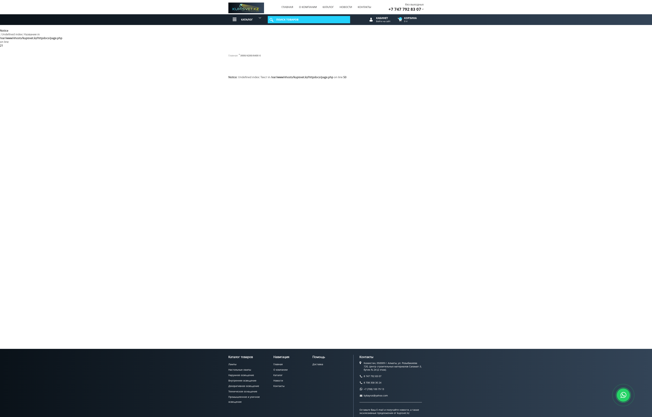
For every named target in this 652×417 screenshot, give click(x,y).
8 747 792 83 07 (372, 376)
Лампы (232, 364)
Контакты (364, 7)
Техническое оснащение (242, 391)
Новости (346, 7)
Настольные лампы (239, 369)
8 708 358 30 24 (372, 382)
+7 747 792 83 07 (404, 9)
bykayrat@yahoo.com (376, 395)
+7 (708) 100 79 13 (374, 389)
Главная (287, 7)
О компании (308, 7)
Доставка (317, 364)
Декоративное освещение (243, 386)
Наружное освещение (241, 375)
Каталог (328, 7)
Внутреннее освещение (242, 380)
